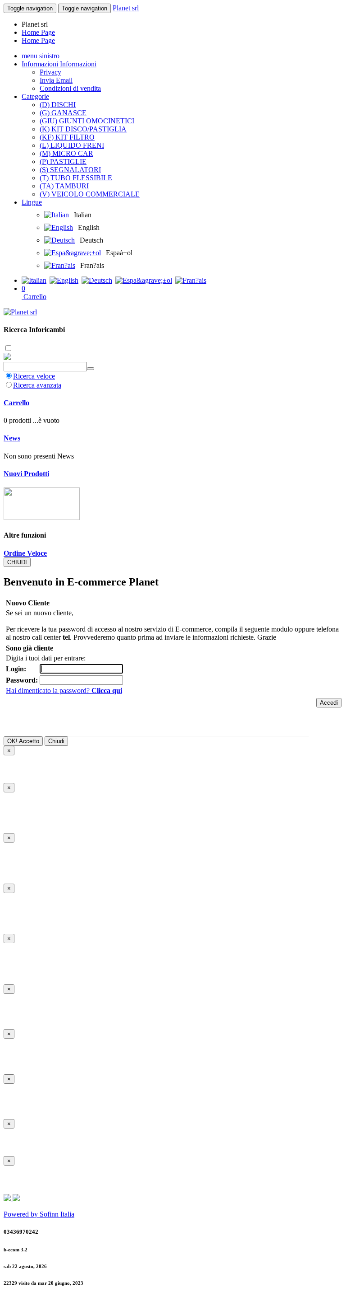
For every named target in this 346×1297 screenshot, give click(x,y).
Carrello (16, 403)
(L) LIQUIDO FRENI (72, 145)
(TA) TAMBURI (64, 186)
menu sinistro (40, 56)
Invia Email (56, 80)
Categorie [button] (35, 96)
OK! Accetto (23, 741)
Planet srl (126, 8)
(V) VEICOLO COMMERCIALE (90, 194)
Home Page (38, 32)
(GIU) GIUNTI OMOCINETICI (87, 121)
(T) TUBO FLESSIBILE (76, 178)
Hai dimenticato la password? (64, 690)
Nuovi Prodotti (26, 474)
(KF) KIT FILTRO (67, 137)
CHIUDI (17, 562)
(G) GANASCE (63, 113)
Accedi (329, 702)
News (12, 438)
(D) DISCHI (58, 104)
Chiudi (56, 741)
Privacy (50, 72)
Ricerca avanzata (37, 385)
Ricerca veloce (34, 376)
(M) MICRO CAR (66, 153)
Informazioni (41, 64)
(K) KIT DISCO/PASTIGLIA (83, 129)
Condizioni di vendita (70, 88)
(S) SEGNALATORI (70, 169)
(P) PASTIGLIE (63, 161)
